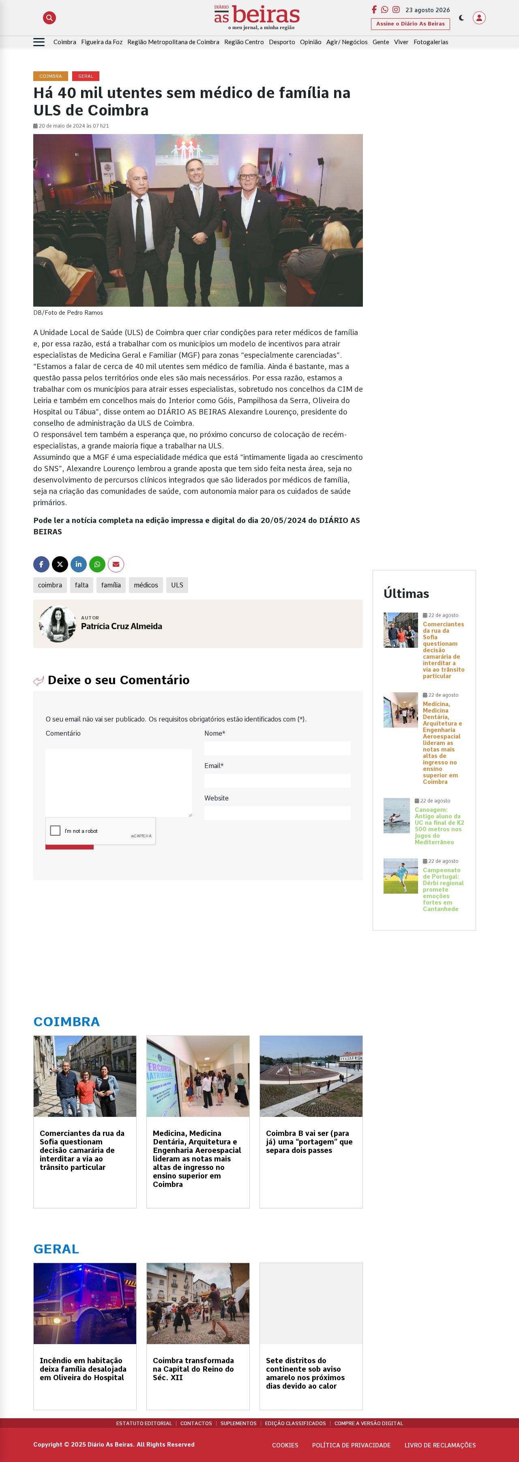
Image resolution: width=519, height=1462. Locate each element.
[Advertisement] (424, 193)
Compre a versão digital (369, 1423)
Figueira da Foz (101, 41)
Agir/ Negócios (347, 41)
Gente (381, 41)
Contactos (196, 1423)
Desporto (282, 41)
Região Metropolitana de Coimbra (173, 41)
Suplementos (239, 1423)
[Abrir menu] (39, 42)
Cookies (285, 1445)
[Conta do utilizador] (479, 17)
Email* (213, 766)
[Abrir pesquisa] (49, 17)
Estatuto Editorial (144, 1423)
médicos (146, 585)
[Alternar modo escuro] (461, 18)
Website (216, 798)
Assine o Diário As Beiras (410, 24)
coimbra (50, 585)
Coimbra (65, 41)
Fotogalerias (431, 41)
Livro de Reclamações (440, 1445)
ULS (177, 585)
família (111, 585)
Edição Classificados (295, 1423)
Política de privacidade (351, 1445)
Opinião (311, 41)
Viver (401, 41)
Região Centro (244, 41)
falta (81, 585)
